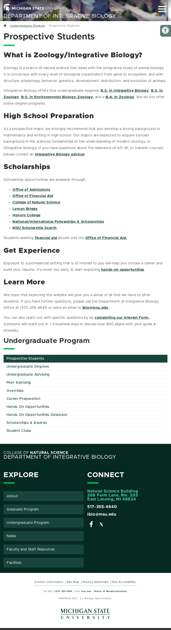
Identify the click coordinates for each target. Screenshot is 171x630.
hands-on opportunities (122, 269)
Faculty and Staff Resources (31, 549)
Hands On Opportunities (27, 407)
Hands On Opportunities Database (36, 415)
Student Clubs (18, 431)
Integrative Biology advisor (60, 154)
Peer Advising (18, 382)
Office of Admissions (31, 189)
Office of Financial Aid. (106, 238)
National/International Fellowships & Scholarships (58, 221)
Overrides (15, 391)
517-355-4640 (102, 507)
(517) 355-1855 (63, 591)
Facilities (14, 562)
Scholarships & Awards (26, 423)
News (11, 536)
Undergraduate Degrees (27, 366)
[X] (101, 525)
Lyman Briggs (25, 209)
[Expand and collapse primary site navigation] (162, 9)
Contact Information (48, 582)
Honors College (26, 215)
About (12, 496)
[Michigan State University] (85, 615)
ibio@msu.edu (95, 307)
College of (36, 453)
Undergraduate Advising (28, 374)
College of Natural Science (36, 202)
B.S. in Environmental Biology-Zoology (57, 97)
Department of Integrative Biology (60, 16)
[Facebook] (91, 525)
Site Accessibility (124, 582)
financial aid (46, 238)
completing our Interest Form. (122, 317)
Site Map (73, 582)
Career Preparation (23, 399)
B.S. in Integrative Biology (125, 90)
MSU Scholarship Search (34, 228)
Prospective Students (25, 358)
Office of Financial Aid (32, 196)
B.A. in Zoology (120, 97)
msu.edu (86, 591)
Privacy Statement (96, 582)
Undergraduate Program (28, 522)
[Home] (5, 26)
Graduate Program (23, 509)
